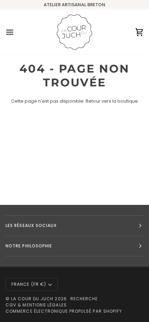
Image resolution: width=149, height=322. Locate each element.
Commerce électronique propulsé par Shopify (64, 311)
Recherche (84, 299)
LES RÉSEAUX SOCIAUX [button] (31, 225)
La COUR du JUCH (32, 299)
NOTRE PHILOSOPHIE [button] (29, 246)
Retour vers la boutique (112, 101)
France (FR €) (28, 284)
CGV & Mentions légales (36, 305)
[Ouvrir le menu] (16, 32)
